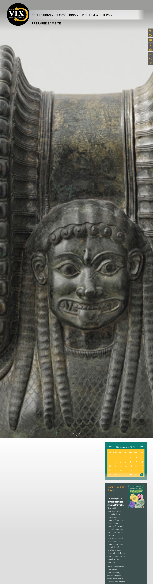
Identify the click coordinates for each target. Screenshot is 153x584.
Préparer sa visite (46, 23)
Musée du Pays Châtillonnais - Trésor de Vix (29, 7)
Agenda (150, 40)
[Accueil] (18, 14)
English (150, 31)
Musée (150, 35)
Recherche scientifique (150, 44)
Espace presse (150, 49)
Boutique (150, 54)
